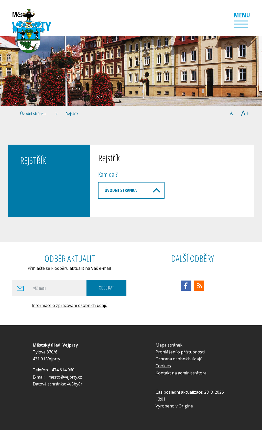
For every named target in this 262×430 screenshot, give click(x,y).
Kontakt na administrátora (181, 373)
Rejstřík (72, 113)
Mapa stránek (169, 345)
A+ (245, 113)
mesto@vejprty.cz (65, 377)
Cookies (163, 366)
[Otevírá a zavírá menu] (241, 24)
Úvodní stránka (33, 113)
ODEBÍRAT (106, 287)
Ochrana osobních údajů (179, 359)
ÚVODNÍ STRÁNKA (121, 190)
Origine (186, 406)
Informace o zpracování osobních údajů (69, 305)
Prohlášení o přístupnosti (180, 352)
